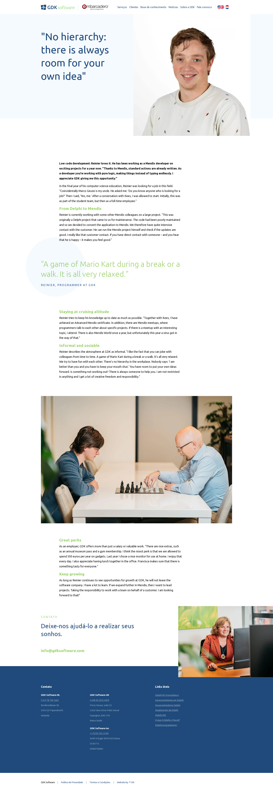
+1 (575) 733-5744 (99, 733)
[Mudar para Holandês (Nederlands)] (227, 7)
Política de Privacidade (72, 782)
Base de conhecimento (153, 7)
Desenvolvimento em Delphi (169, 700)
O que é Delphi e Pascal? (167, 720)
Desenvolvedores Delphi (167, 705)
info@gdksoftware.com (62, 650)
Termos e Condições (100, 782)
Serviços (122, 7)
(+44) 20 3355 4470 (99, 700)
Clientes (133, 7)
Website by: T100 (125, 782)
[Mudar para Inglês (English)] (221, 7)
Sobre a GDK (187, 7)
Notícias (173, 7)
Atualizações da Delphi (166, 710)
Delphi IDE (160, 715)
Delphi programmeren (166, 725)
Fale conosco (204, 7)
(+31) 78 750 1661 (50, 700)
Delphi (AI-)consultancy (167, 695)
